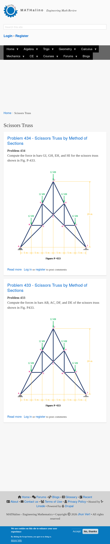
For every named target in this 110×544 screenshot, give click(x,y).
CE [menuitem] (30, 57)
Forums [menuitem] (67, 57)
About (14, 501)
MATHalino (32, 10)
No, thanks (90, 531)
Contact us (31, 501)
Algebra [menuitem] (27, 49)
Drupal (69, 506)
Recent (87, 497)
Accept (77, 531)
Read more (14, 269)
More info (16, 540)
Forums (41, 497)
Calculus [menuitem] (85, 49)
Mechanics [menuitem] (12, 57)
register (40, 269)
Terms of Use (53, 501)
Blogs (56, 497)
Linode (40, 506)
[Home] (12, 10)
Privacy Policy (77, 501)
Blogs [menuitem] (86, 56)
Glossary (71, 497)
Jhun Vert (84, 514)
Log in (28, 269)
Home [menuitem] (9, 49)
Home (7, 113)
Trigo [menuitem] (44, 49)
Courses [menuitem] (47, 57)
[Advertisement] (55, 83)
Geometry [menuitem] (64, 49)
